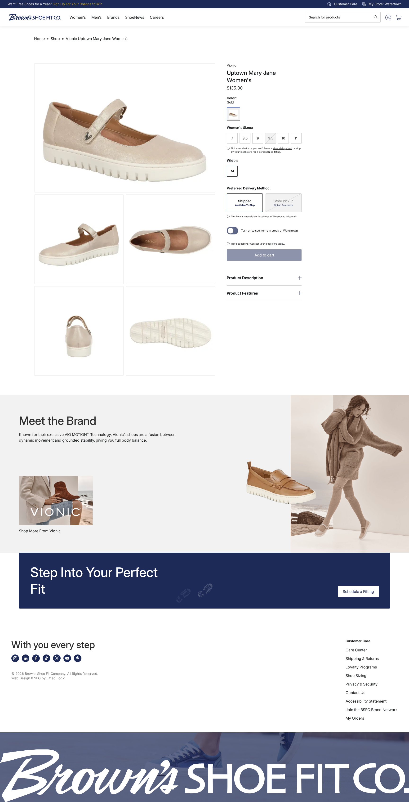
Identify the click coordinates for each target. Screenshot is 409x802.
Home (39, 38)
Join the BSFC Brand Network (372, 709)
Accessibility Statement (366, 701)
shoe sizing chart (282, 148)
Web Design (20, 678)
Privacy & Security (362, 684)
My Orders (355, 718)
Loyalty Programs (361, 667)
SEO (37, 678)
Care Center (356, 650)
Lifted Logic (56, 678)
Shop (55, 38)
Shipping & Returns (362, 658)
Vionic (231, 65)
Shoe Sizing (356, 675)
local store (246, 151)
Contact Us (355, 692)
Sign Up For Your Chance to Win (77, 4)
